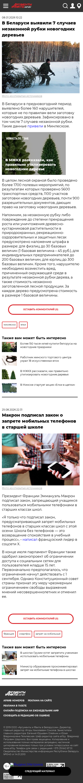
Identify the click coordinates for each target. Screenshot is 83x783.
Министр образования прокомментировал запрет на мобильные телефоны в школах (48, 668)
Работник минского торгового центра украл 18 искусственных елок (45, 359)
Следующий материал (40, 771)
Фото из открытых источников (22, 96)
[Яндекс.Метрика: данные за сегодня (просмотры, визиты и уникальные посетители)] (26, 764)
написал (30, 540)
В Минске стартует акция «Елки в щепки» (47, 384)
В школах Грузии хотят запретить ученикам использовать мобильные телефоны (49, 654)
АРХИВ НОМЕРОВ (13, 700)
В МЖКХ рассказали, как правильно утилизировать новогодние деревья (44, 372)
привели (35, 126)
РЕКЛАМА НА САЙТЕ (40, 700)
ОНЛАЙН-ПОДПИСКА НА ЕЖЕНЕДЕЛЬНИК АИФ (31, 710)
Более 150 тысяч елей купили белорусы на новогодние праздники (48, 345)
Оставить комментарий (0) (40, 309)
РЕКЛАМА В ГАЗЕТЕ (15, 705)
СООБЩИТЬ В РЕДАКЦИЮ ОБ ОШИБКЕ (26, 715)
